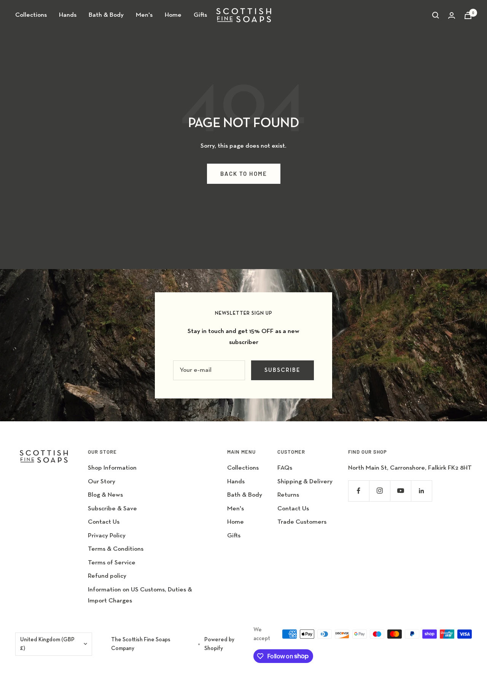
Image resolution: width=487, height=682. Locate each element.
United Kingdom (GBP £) (47, 644)
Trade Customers (301, 522)
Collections (31, 15)
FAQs (284, 468)
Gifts (200, 15)
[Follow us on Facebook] (358, 490)
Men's (144, 15)
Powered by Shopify (219, 644)
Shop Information (112, 468)
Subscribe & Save (112, 508)
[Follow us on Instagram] (379, 490)
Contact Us (103, 522)
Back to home (243, 173)
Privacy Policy (107, 535)
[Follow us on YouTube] (400, 490)
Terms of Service (111, 562)
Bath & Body (106, 15)
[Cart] (468, 15)
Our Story (101, 481)
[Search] (435, 15)
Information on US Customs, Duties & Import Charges (140, 595)
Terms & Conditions (115, 549)
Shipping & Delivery (305, 481)
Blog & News (105, 495)
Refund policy (107, 576)
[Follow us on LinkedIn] (421, 490)
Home (173, 15)
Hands (67, 15)
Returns (288, 495)
